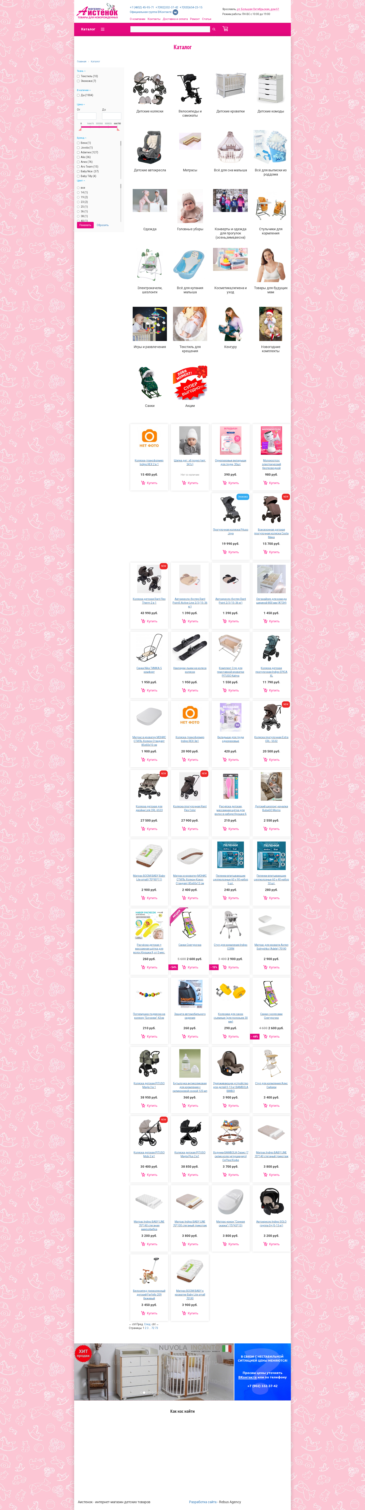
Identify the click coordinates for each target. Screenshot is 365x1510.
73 (156, 1328)
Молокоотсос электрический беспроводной (271, 464)
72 (152, 1328)
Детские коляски (149, 111)
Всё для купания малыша (190, 290)
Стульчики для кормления (270, 231)
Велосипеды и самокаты (190, 113)
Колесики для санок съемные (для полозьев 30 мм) (231, 1017)
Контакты (154, 19)
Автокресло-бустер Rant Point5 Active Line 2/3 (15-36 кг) (190, 602)
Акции (190, 406)
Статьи (206, 19)
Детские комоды (270, 111)
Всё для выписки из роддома (271, 172)
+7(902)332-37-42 (167, 7)
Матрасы (190, 170)
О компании (137, 19)
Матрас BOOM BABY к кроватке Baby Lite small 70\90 (190, 1294)
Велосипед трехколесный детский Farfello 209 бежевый (149, 1294)
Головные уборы (190, 229)
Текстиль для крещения (190, 349)
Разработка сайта (203, 1502)
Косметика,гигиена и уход (230, 290)
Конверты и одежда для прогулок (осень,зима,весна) (230, 233)
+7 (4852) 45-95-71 (142, 7)
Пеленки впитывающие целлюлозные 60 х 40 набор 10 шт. (271, 879)
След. (147, 1324)
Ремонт (195, 19)
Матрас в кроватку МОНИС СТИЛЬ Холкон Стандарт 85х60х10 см (149, 741)
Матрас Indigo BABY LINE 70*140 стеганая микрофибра (149, 1225)
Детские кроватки (230, 111)
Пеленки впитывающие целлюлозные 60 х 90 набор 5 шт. (230, 879)
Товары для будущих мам (271, 290)
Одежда (149, 229)
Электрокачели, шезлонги (149, 290)
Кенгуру (230, 347)
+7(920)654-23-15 (191, 7)
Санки (150, 406)
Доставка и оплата (175, 19)
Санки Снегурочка (190, 944)
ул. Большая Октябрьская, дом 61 (258, 9)
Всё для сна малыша (230, 170)
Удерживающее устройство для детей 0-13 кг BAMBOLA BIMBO (230, 1087)
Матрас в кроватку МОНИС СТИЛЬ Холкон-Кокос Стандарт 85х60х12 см (190, 879)
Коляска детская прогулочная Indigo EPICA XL (271, 672)
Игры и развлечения (150, 347)
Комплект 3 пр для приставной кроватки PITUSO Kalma (230, 672)
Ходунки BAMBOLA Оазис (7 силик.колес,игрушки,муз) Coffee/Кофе (230, 1156)
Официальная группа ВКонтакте (151, 12)
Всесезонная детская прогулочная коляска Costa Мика (271, 533)
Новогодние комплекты (270, 349)
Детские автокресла (150, 170)
